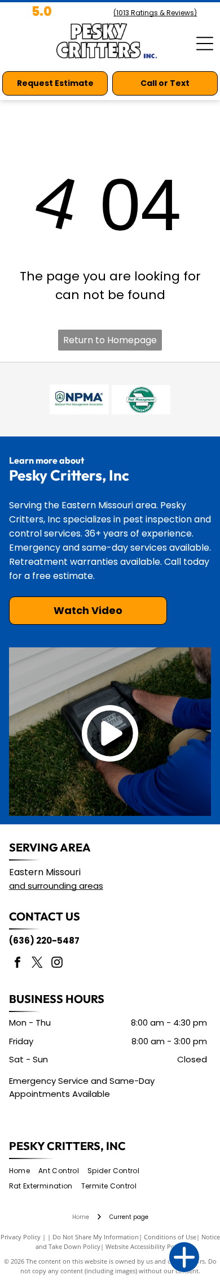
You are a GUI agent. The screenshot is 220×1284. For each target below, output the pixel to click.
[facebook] (17, 964)
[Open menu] (204, 43)
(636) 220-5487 (44, 940)
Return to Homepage (110, 340)
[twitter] (37, 964)
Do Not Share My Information (95, 1237)
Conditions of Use (170, 1237)
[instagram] (57, 964)
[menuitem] (23, 1171)
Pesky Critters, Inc (67, 1146)
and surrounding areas (56, 886)
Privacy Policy (21, 1237)
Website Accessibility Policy (144, 1246)
